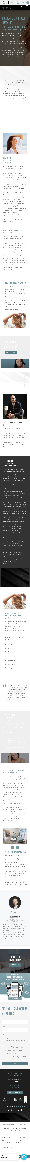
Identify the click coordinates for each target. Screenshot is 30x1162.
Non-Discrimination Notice (9, 1128)
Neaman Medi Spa (11, 34)
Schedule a (15, 958)
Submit (15, 1063)
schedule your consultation (13, 820)
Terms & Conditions (22, 1128)
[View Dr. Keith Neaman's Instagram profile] (18, 912)
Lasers (20, 34)
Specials (12, 2)
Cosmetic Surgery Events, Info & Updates (14, 1037)
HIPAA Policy (13, 1130)
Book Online (18, 2)
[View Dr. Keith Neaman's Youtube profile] (15, 912)
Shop (23, 2)
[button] (12, 847)
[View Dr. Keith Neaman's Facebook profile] (11, 912)
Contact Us (10, 352)
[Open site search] (27, 2)
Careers (21, 1130)
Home (3, 34)
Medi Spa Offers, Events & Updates (15, 1040)
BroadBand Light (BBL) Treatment (12, 36)
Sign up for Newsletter (15, 1092)
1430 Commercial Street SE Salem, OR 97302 (15, 1081)
